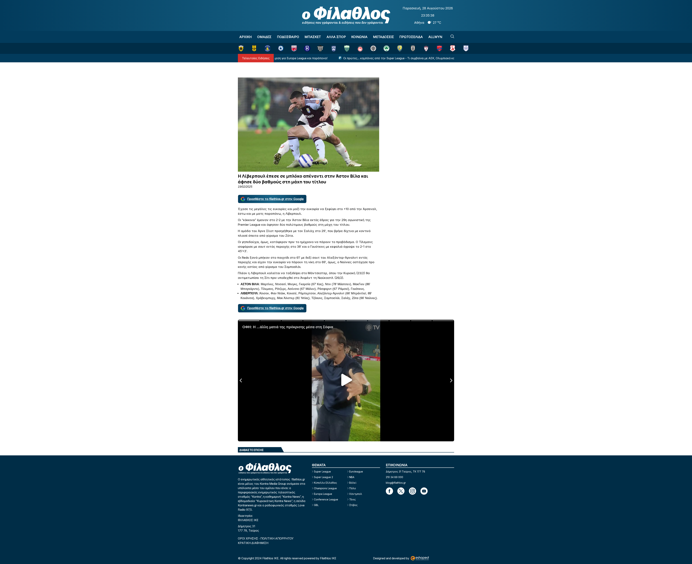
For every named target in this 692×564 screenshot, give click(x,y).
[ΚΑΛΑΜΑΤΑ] (320, 48)
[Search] (452, 36)
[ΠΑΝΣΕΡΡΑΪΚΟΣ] (452, 48)
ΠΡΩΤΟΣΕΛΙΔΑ (411, 37)
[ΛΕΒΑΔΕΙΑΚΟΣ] (347, 48)
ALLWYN (435, 37)
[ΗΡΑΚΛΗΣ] (307, 48)
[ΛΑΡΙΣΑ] (426, 48)
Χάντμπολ (355, 493)
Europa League (323, 493)
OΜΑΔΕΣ (264, 37)
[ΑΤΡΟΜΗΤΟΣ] (281, 48)
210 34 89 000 (394, 477)
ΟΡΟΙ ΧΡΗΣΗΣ (248, 538)
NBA (351, 477)
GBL (316, 505)
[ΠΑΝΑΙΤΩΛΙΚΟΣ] (400, 48)
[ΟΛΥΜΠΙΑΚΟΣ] (360, 48)
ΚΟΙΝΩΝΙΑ (359, 37)
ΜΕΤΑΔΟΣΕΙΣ (383, 37)
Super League (322, 471)
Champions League (325, 488)
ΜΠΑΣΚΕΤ (313, 37)
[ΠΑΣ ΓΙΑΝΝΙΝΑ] (466, 48)
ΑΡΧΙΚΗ (245, 37)
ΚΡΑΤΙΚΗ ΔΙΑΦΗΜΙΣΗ (253, 543)
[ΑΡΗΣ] (254, 48)
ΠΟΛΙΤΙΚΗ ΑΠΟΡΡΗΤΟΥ (277, 538)
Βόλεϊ (352, 482)
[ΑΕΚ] (241, 48)
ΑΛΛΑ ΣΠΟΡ (336, 37)
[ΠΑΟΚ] (413, 48)
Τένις (352, 499)
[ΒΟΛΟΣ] (294, 48)
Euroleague (356, 471)
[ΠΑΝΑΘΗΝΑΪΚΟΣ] (386, 48)
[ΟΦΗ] (373, 48)
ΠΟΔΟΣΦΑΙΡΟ (288, 37)
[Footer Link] (389, 491)
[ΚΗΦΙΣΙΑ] (334, 48)
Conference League (326, 499)
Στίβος (353, 505)
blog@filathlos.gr (396, 482)
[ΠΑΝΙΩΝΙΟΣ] (439, 48)
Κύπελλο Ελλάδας (325, 482)
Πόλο (352, 488)
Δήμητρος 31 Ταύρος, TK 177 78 (405, 471)
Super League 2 (323, 477)
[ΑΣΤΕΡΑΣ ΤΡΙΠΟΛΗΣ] (267, 48)
